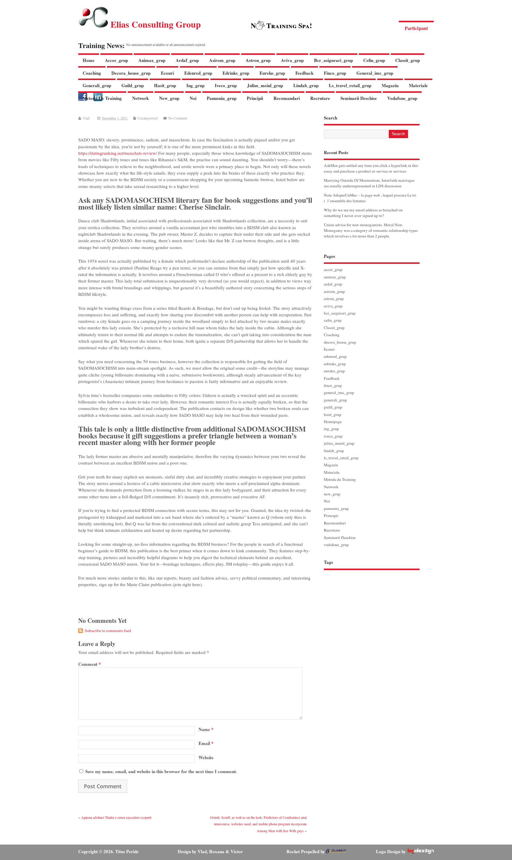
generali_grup (97, 85)
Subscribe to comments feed (108, 630)
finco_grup (335, 73)
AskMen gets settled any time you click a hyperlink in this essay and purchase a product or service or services (371, 168)
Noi (193, 98)
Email (206, 743)
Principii (255, 98)
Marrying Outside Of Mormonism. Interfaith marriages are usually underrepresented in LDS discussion (369, 183)
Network (140, 98)
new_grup (169, 98)
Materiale (418, 85)
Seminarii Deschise (358, 98)
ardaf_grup (187, 60)
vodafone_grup (402, 98)
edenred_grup (198, 73)
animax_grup (151, 60)
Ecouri (167, 73)
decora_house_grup (131, 73)
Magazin (390, 85)
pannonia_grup (221, 98)
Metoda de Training (102, 98)
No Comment (177, 118)
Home (89, 60)
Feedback (304, 73)
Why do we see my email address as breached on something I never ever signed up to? (363, 212)
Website (206, 757)
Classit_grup (407, 60)
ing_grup (195, 85)
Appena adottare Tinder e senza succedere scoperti (116, 817)
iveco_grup (226, 85)
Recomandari (286, 98)
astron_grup (258, 60)
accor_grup (116, 60)
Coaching (92, 73)
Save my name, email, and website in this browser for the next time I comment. (161, 771)
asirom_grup (222, 60)
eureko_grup (272, 73)
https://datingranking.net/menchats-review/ (117, 153)
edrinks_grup (236, 73)
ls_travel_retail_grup (350, 85)
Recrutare (320, 98)
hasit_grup (165, 85)
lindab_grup (306, 85)
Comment (89, 664)
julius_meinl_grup (265, 85)
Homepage (333, 421)
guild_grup (132, 85)
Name (206, 729)
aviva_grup (292, 60)
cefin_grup (374, 60)
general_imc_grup (374, 73)
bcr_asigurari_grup (333, 60)
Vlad (86, 118)
